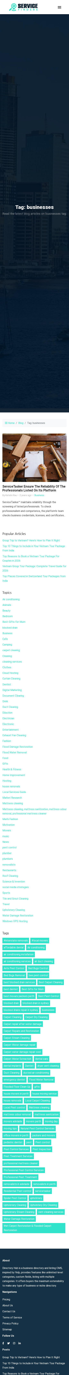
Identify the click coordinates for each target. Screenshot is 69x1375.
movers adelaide (13, 1121)
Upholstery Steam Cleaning (19, 1212)
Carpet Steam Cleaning (17, 1037)
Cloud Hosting (10, 673)
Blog (20, 423)
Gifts (5, 763)
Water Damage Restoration (17, 915)
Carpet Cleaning (13, 1017)
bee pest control (38, 975)
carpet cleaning (11, 650)
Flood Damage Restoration (17, 746)
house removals (11, 786)
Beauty (6, 610)
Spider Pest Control (15, 1198)
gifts (37, 1086)
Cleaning (7, 656)
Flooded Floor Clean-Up (17, 1086)
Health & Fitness (11, 769)
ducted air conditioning (36, 1072)
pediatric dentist (13, 1142)
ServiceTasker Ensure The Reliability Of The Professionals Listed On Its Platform (33, 488)
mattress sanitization (47, 1114)
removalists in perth (44, 1184)
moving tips (10, 1128)
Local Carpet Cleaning (37, 1100)
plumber (7, 853)
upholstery (36, 1198)
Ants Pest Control (14, 968)
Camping (7, 644)
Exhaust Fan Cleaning (14, 735)
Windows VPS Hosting (15, 921)
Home (11, 423)
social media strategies (15, 887)
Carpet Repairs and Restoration (21, 1030)
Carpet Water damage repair (19, 1044)
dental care (41, 1058)
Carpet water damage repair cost (22, 1051)
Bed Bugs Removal (14, 975)
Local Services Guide (14, 792)
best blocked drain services (19, 982)
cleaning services (12, 661)
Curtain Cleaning (11, 678)
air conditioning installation (19, 954)
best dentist (11, 989)
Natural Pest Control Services (37, 1128)
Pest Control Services (16, 1149)
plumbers (7, 858)
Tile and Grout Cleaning (15, 898)
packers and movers (43, 1135)
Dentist (6, 684)
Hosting (6, 780)
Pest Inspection (42, 1149)
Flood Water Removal (14, 752)
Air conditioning (11, 599)
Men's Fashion (10, 819)
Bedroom (7, 616)
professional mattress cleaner (21, 1163)
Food (5, 758)
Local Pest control (14, 1107)
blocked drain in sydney (36, 1003)
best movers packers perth (19, 996)
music (5, 836)
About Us (7, 1305)
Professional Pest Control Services (24, 1170)
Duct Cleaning (10, 707)
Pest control (42, 1142)
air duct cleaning (43, 961)
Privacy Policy (10, 1323)
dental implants (12, 1065)
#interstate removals (16, 940)
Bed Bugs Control (38, 968)
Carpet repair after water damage (23, 1024)
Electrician (8, 718)
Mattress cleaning (12, 803)
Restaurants (9, 870)
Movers (6, 830)
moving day (51, 1121)
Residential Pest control (17, 1191)
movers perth (33, 1121)
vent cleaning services (50, 1212)
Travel (5, 904)
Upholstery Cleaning (13, 909)
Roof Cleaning (10, 875)
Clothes (6, 667)
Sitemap (7, 1329)
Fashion (6, 741)
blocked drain (9, 627)
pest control (9, 847)
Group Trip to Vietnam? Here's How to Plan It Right (31, 540)
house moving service (44, 1093)
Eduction (7, 712)
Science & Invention (13, 881)
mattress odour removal (17, 1114)
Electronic (8, 724)
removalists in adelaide (16, 1184)
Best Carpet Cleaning (51, 982)
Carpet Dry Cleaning (36, 1017)
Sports (6, 892)
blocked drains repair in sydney (21, 1010)
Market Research (12, 797)
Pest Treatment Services (18, 1156)
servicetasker (43, 1191)
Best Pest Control (48, 996)
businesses (48, 1010)
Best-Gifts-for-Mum (13, 621)
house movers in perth (16, 1093)
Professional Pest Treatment (20, 1177)
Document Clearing (13, 695)
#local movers (40, 940)
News (5, 841)
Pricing (6, 1299)
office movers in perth (16, 1135)
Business (39, 495)
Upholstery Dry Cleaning (43, 1205)
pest (29, 1142)
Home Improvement (13, 775)
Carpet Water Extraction (17, 1058)
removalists (9, 864)
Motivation (8, 824)
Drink (5, 701)
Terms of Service (12, 1317)
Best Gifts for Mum (33, 989)
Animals (6, 605)
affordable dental (14, 947)
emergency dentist (14, 1079)
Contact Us (8, 1311)
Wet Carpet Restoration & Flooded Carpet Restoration (27, 1228)
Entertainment (10, 729)
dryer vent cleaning (48, 1065)
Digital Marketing (12, 690)
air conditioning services (17, 961)
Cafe (5, 639)
